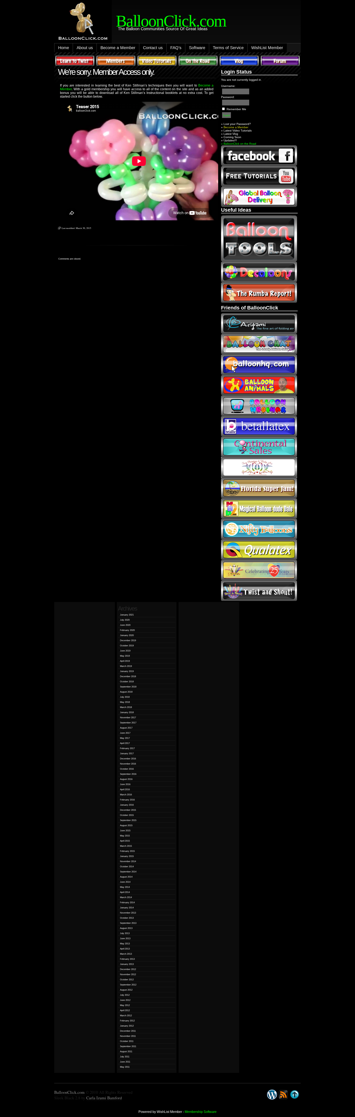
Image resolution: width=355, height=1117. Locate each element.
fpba (259, 467)
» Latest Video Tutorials (236, 130)
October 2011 (127, 1041)
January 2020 (127, 635)
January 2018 (127, 712)
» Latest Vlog (229, 133)
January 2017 (127, 753)
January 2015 (127, 856)
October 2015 (127, 815)
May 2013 (125, 943)
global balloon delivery (259, 196)
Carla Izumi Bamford (104, 1098)
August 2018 (126, 692)
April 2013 (125, 948)
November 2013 (128, 912)
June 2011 (125, 1061)
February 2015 (127, 851)
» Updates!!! (229, 140)
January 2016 (127, 805)
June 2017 (125, 733)
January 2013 (127, 964)
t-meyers (259, 570)
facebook (259, 155)
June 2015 (125, 830)
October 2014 (127, 866)
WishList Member (267, 47)
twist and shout (259, 590)
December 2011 (128, 1031)
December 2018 (128, 676)
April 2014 (125, 892)
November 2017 (128, 717)
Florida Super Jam (259, 488)
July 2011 (124, 1056)
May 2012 (125, 1005)
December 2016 (128, 758)
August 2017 (126, 728)
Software (197, 47)
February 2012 (127, 1020)
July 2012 (125, 995)
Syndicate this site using (283, 1094)
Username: (228, 86)
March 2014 (126, 897)
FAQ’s (175, 47)
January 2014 (127, 907)
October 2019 (127, 645)
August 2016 (126, 779)
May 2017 (125, 738)
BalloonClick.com (69, 1092)
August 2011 (126, 1051)
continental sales (259, 447)
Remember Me (236, 109)
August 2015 (126, 825)
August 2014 (126, 877)
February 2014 (127, 902)
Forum (280, 60)
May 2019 (125, 656)
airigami (259, 323)
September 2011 (128, 1046)
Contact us (153, 47)
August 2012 (126, 990)
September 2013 (128, 923)
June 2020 (125, 625)
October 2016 (127, 769)
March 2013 (126, 954)
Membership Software (201, 1112)
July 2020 (125, 620)
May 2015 (125, 835)
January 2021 (127, 614)
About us (85, 47)
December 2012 (128, 969)
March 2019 (126, 666)
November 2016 (128, 763)
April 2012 (125, 1010)
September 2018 (128, 686)
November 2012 (128, 974)
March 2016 (126, 794)
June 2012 (125, 1000)
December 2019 (128, 640)
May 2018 (125, 702)
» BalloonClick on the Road (238, 143)
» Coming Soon (231, 137)
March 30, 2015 (83, 228)
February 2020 (127, 630)
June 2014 (125, 882)
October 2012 (127, 979)
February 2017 (127, 748)
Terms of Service (228, 47)
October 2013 (127, 918)
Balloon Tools (259, 238)
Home (63, 47)
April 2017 (125, 743)
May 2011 (125, 1067)
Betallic (259, 426)
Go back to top (294, 1094)
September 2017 (128, 722)
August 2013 (126, 928)
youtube (259, 176)
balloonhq (259, 364)
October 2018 (127, 681)
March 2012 (126, 1015)
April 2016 (125, 789)
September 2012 (128, 984)
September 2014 (128, 871)
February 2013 (127, 959)
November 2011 (128, 1036)
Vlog (239, 60)
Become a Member (117, 47)
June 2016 (125, 784)
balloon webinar (259, 405)
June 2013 (125, 938)
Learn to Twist (74, 60)
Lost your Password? (237, 124)
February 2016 (127, 799)
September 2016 (128, 774)
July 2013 (125, 933)
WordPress (272, 1094)
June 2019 (125, 650)
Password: (228, 97)
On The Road (198, 60)
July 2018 (125, 697)
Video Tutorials (157, 60)
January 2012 (127, 1026)
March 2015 (126, 846)
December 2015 (128, 810)
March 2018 (126, 707)
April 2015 (125, 841)
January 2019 (127, 671)
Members (115, 60)
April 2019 (125, 661)
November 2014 (128, 861)
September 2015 (128, 820)
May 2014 (125, 887)
